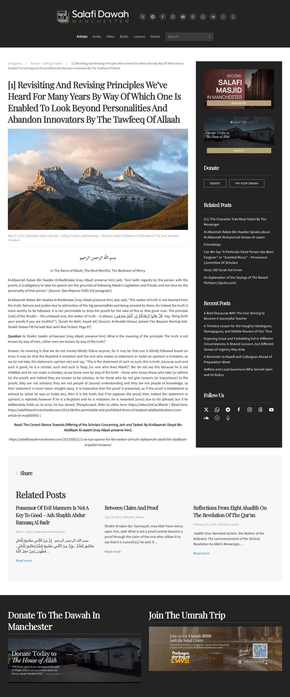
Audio (97, 36)
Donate (215, 183)
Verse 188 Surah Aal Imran (223, 270)
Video (110, 36)
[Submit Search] (209, 37)
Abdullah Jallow (36, 236)
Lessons (139, 36)
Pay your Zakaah (246, 183)
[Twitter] (206, 409)
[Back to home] (92, 17)
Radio (124, 36)
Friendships (212, 244)
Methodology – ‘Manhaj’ (97, 236)
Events (155, 36)
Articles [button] (82, 36)
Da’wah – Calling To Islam (65, 236)
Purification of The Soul (152, 236)
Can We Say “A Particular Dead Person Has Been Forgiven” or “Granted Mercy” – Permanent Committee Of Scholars (239, 257)
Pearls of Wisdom (124, 236)
